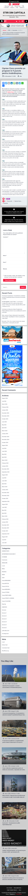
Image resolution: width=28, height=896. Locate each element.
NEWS (8, 198)
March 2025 (4, 430)
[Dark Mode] (16, 21)
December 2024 (5, 436)
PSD (17, 7)
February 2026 (5, 407)
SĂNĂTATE (4, 607)
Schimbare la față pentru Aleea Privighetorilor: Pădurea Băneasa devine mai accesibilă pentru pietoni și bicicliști (14, 311)
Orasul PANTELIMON (6, 595)
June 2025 (4, 421)
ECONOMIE (4, 557)
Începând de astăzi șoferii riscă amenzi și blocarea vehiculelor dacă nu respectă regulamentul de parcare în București (13, 879)
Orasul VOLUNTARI (6, 601)
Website (5, 269)
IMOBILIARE (4, 562)
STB (12, 6)
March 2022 (4, 516)
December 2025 (5, 413)
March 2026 (4, 404)
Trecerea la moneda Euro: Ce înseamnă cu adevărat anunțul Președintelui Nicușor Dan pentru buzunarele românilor (13, 297)
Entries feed (4, 645)
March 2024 (4, 460)
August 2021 (5, 536)
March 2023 (4, 486)
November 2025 (5, 416)
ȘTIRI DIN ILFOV (5, 630)
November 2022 (5, 495)
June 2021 (4, 542)
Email (4, 262)
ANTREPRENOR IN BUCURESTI (9, 554)
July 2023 (4, 477)
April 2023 (4, 483)
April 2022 (4, 513)
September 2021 (5, 533)
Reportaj (4, 604)
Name (5, 255)
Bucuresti (7, 6)
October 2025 (5, 419)
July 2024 (4, 448)
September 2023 (5, 472)
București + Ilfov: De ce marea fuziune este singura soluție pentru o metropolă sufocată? (13, 322)
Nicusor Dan (17, 6)
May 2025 (4, 424)
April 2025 (4, 427)
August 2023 (5, 475)
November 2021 (5, 528)
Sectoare (4, 610)
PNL (23, 6)
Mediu (3, 568)
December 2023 (5, 469)
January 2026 (5, 410)
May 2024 (4, 454)
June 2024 (4, 451)
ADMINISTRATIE (5, 551)
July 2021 (4, 539)
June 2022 (4, 507)
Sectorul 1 (4, 613)
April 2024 (4, 457)
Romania (7, 7)
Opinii (3, 577)
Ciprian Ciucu (18, 201)
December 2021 (5, 525)
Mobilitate (4, 571)
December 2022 (5, 492)
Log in (3, 642)
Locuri (3, 565)
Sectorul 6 (4, 627)
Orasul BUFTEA (5, 583)
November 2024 (5, 439)
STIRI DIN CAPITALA (14, 12)
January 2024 (5, 466)
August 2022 (5, 504)
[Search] (19, 21)
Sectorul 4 (4, 621)
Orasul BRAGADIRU (6, 580)
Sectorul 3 (4, 618)
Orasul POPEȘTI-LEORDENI (8, 598)
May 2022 (4, 510)
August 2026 (5, 398)
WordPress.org (5, 650)
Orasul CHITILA (5, 586)
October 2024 (5, 442)
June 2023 (4, 480)
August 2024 (5, 445)
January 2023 (5, 489)
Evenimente (4, 560)
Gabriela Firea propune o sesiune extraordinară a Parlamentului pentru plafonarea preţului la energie (11, 687)
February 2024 (5, 463)
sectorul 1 (22, 7)
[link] (10, 92)
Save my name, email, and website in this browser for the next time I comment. (14, 276)
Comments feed (5, 647)
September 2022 (5, 501)
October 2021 (5, 531)
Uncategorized (5, 633)
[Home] (2, 21)
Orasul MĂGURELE (6, 589)
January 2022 (5, 522)
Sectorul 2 (4, 616)
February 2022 (5, 519)
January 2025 (5, 433)
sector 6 (12, 7)
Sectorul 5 (4, 624)
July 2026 (4, 401)
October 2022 (5, 498)
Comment (5, 237)
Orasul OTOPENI (5, 592)
